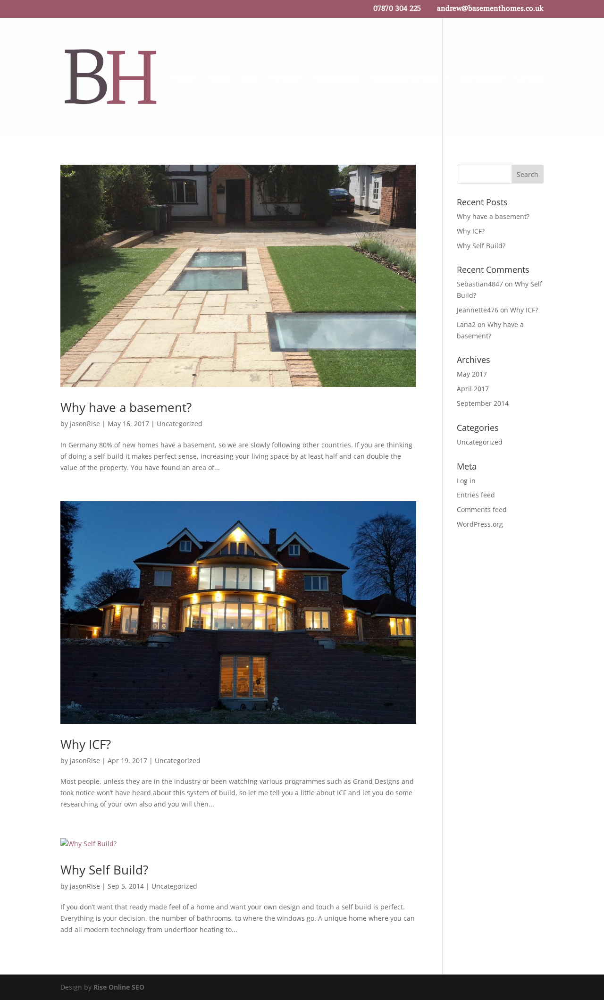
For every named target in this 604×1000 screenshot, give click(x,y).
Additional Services (404, 79)
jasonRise (85, 423)
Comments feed (482, 509)
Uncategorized (179, 423)
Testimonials (335, 79)
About (217, 79)
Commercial (482, 79)
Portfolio (285, 79)
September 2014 (483, 403)
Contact (530, 79)
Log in (466, 480)
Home (183, 79)
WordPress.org (480, 524)
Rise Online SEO (118, 987)
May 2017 (472, 374)
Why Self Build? (104, 869)
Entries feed (476, 494)
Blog (249, 79)
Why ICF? (85, 744)
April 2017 (473, 388)
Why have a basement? (126, 407)
